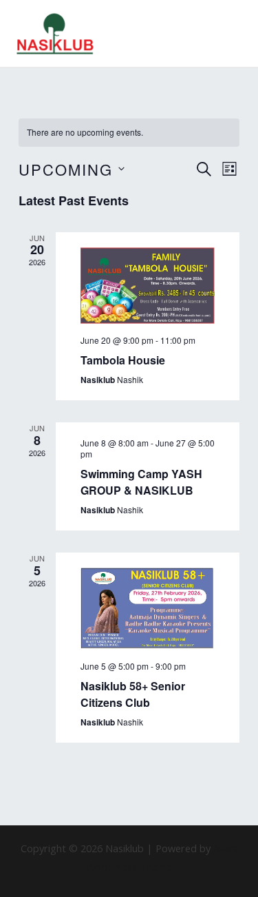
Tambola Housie (122, 360)
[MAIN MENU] (229, 33)
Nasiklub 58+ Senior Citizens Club (132, 694)
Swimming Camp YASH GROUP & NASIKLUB (141, 482)
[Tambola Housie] (147, 285)
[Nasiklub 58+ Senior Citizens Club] (147, 609)
